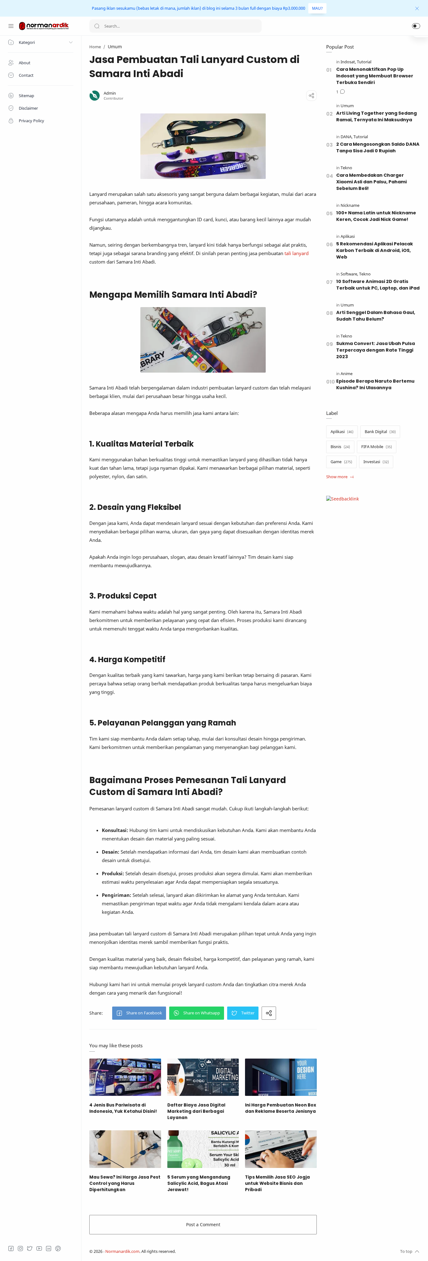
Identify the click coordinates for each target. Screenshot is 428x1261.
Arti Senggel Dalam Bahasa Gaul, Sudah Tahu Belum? (375, 315)
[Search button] (97, 26)
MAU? (317, 8)
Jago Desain (217, 1251)
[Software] (349, 274)
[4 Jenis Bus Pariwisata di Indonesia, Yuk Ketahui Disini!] (125, 1077)
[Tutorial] (364, 62)
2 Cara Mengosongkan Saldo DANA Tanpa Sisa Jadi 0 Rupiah (378, 147)
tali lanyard (296, 253)
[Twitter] (30, 1248)
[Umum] (347, 105)
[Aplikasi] (348, 236)
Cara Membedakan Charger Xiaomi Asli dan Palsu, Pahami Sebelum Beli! (371, 181)
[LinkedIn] (48, 1248)
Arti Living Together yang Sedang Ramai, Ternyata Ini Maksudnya (376, 116)
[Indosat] (348, 62)
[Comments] (340, 92)
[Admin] (110, 93)
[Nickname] (350, 205)
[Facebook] (11, 1248)
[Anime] (346, 373)
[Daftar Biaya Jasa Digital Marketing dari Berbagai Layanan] (203, 1077)
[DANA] (346, 136)
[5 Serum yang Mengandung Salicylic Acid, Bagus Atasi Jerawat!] (203, 1149)
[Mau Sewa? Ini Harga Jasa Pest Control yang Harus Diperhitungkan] (125, 1149)
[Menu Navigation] (11, 26)
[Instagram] (20, 1248)
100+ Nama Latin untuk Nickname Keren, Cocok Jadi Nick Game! (376, 216)
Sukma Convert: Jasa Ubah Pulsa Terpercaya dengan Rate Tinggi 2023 (375, 350)
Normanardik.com (122, 1251)
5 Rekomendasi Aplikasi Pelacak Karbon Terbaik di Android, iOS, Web (374, 250)
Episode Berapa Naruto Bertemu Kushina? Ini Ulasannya (375, 384)
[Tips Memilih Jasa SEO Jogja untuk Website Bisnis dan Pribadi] (281, 1149)
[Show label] (340, 477)
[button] (416, 26)
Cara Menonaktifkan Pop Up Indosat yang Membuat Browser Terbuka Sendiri (374, 76)
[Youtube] (39, 1248)
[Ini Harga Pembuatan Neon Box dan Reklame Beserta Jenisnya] (281, 1077)
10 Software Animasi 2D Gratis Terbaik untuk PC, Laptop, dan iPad (378, 284)
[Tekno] (346, 167)
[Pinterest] (58, 1248)
